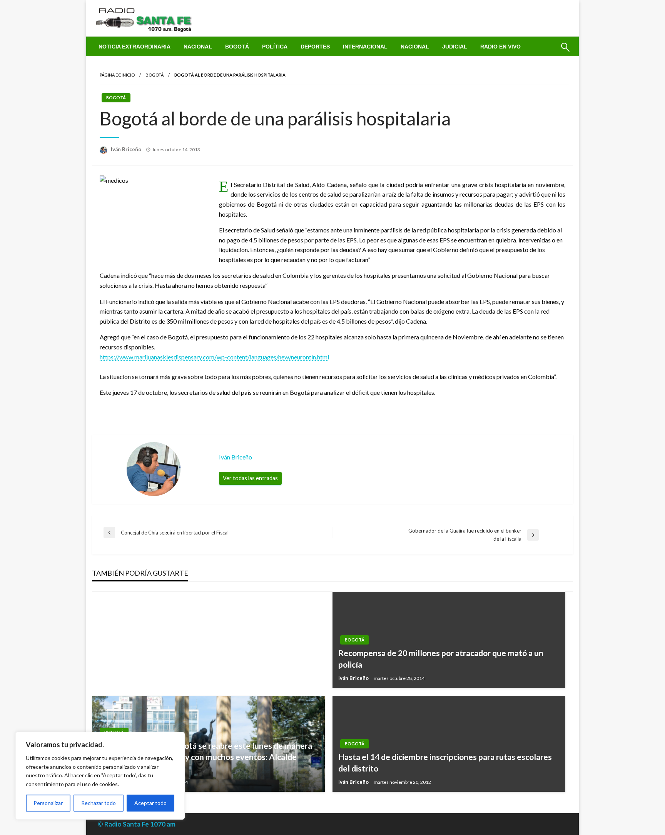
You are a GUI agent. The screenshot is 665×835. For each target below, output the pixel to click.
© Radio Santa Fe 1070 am (136, 824)
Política (274, 46)
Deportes (315, 46)
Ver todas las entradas (250, 478)
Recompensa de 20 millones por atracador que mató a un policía (440, 658)
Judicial (454, 46)
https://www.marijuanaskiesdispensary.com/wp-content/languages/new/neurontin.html (214, 357)
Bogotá (237, 46)
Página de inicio (117, 74)
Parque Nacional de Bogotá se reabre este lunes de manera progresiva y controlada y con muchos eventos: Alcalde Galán (205, 757)
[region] (100, 776)
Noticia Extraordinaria (134, 46)
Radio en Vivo (500, 46)
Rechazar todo (98, 803)
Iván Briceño (126, 149)
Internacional (365, 46)
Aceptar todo (150, 803)
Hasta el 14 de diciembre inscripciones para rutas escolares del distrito (445, 762)
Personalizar (48, 803)
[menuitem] (134, 46)
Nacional (198, 46)
